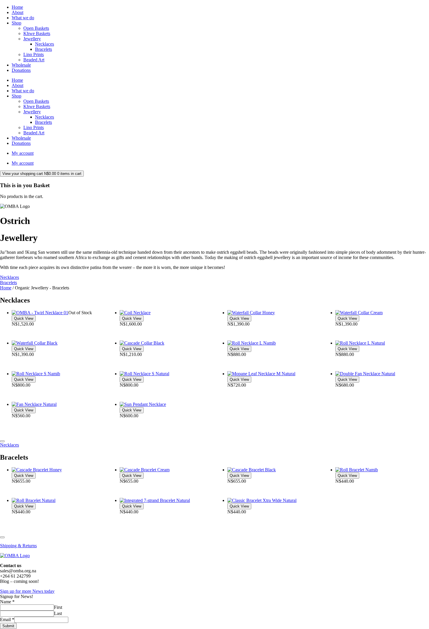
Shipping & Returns (18, 545)
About (17, 12)
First (58, 607)
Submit (8, 626)
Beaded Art (33, 59)
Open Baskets (36, 28)
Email (7, 619)
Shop (16, 22)
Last (58, 613)
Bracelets (43, 49)
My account (23, 153)
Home (17, 7)
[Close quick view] (2, 441)
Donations (21, 70)
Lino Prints (33, 54)
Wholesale (21, 64)
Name (7, 601)
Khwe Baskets (36, 33)
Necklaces (44, 43)
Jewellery (32, 38)
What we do (23, 17)
